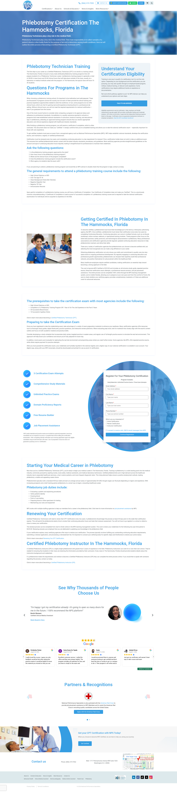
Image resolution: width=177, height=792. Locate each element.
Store (141, 3)
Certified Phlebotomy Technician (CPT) (64, 318)
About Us (58, 9)
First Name (110, 394)
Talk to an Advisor (124, 103)
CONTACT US (103, 3)
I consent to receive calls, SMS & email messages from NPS (126, 430)
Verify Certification (119, 3)
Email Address (111, 386)
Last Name (110, 402)
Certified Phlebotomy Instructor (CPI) (63, 562)
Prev (24, 615)
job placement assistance (123, 508)
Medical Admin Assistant (68, 779)
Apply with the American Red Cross (88, 712)
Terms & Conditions (43, 786)
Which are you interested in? (115, 419)
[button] (153, 656)
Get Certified (85, 743)
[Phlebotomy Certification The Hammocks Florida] (49, 263)
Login (134, 3)
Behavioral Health (28, 779)
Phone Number (111, 411)
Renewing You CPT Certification (53, 538)
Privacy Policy (31, 786)
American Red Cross (107, 703)
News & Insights (88, 9)
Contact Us (67, 776)
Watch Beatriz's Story (38, 620)
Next (152, 615)
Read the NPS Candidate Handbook (123, 118)
